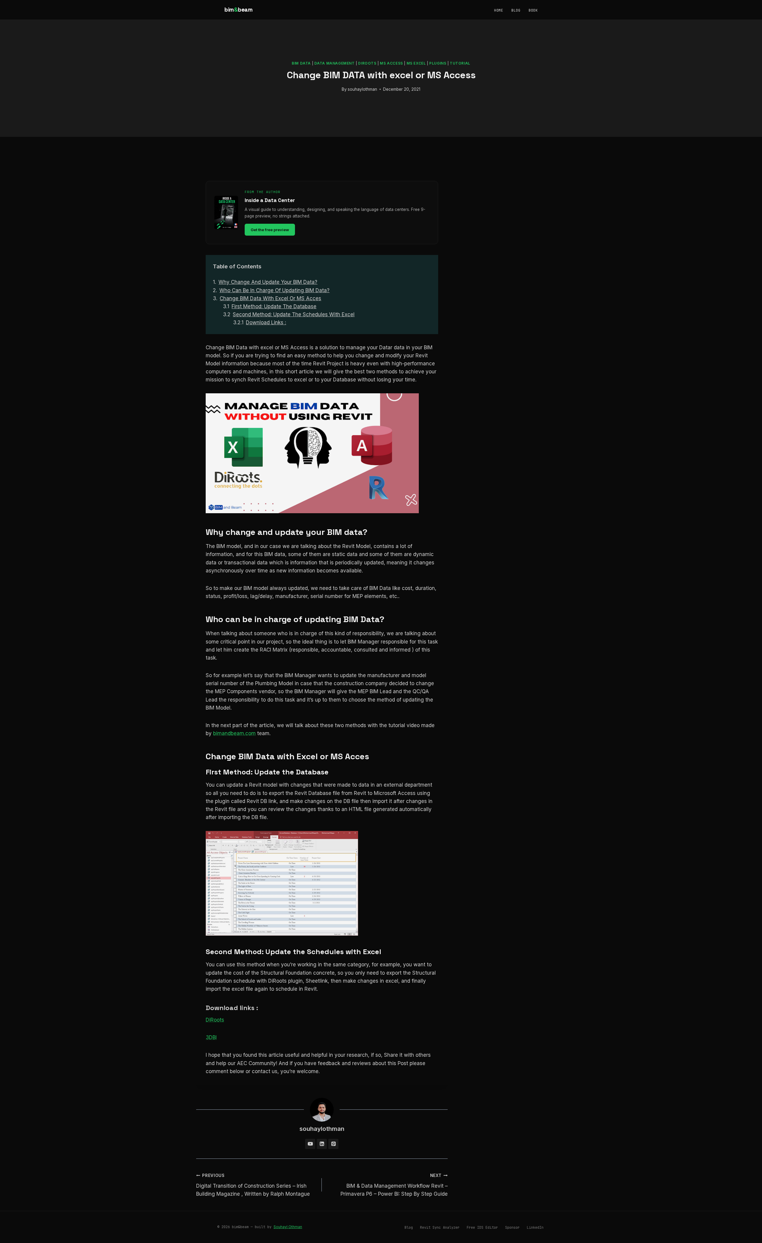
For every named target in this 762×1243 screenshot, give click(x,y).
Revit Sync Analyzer (440, 1227)
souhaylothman (362, 89)
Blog (515, 10)
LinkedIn (535, 1227)
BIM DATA (301, 63)
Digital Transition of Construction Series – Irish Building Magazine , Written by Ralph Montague (253, 1185)
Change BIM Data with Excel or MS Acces (270, 298)
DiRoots (367, 63)
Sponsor (512, 1227)
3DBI (211, 1037)
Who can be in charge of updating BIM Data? (274, 290)
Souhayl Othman (288, 1227)
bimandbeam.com (234, 733)
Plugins (437, 63)
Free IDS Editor (482, 1227)
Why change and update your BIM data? (267, 282)
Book (533, 10)
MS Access (391, 63)
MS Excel (416, 63)
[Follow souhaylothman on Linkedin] (322, 1144)
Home (498, 10)
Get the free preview (270, 229)
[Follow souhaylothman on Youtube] (310, 1144)
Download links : (266, 322)
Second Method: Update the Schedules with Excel (294, 314)
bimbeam (238, 9)
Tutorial (460, 63)
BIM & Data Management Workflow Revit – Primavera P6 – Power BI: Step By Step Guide (394, 1185)
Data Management (334, 63)
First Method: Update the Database (274, 306)
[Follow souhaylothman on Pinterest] (333, 1144)
